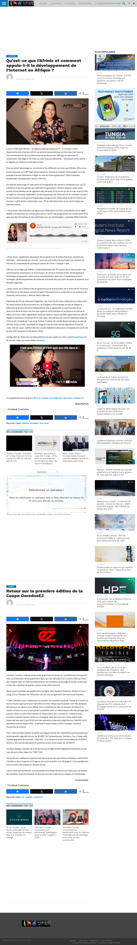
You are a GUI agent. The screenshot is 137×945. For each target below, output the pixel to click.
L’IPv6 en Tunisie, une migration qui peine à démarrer (58, 398)
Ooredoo (38, 797)
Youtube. (40, 340)
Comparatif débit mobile (109, 943)
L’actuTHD (55, 3)
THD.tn (8, 248)
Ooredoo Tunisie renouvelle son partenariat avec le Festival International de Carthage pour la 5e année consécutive (76, 833)
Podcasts (70, 3)
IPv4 (42, 423)
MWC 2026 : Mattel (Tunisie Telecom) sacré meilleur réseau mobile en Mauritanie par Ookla (75, 457)
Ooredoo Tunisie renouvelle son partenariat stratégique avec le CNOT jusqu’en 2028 (46, 832)
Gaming (28, 797)
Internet (34, 423)
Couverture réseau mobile (108, 3)
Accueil (43, 3)
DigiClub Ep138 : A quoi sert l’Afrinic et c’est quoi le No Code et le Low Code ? (37, 248)
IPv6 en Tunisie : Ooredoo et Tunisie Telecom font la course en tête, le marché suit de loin (18, 457)
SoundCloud (78, 337)
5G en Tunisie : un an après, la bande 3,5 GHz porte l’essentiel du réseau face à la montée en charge (19, 832)
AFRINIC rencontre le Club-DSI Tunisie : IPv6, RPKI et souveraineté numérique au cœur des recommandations (46, 458)
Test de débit (85, 3)
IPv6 (46, 423)
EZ (23, 797)
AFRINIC (25, 423)
